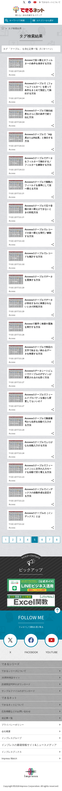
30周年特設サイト (11, 677)
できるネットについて (50, 2)
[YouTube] (35, 2)
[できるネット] (3, 28)
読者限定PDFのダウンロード (16, 684)
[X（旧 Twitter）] (24, 2)
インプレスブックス (12, 751)
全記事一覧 (7, 718)
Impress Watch (9, 758)
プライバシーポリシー (13, 724)
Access (12, 75)
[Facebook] (29, 2)
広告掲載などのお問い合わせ (16, 711)
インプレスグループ (12, 738)
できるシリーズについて (14, 671)
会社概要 (6, 731)
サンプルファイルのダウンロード (18, 691)
